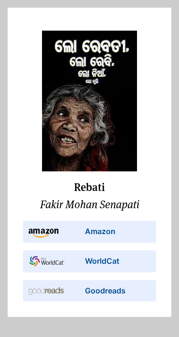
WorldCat (102, 261)
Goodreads (105, 290)
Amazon (100, 231)
